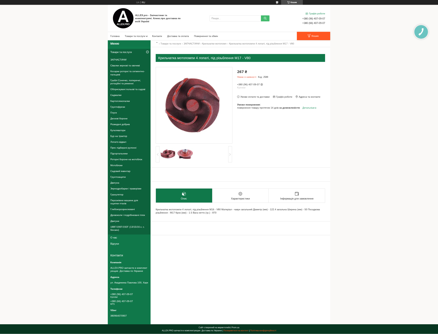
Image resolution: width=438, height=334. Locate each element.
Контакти (157, 36)
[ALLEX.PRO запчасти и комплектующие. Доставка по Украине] (123, 18)
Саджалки (115, 95)
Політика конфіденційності (263, 330)
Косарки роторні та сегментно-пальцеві (127, 73)
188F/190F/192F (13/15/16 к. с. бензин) (127, 228)
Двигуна (114, 182)
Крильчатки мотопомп (214, 43)
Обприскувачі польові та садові (127, 89)
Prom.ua (235, 327)
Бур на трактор (118, 136)
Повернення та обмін (206, 36)
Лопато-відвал (118, 142)
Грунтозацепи (118, 177)
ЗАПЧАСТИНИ (192, 43)
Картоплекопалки (120, 101)
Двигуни (114, 221)
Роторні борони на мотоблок (126, 159)
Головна (115, 36)
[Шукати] (265, 18)
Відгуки (114, 243)
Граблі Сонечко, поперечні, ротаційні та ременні (125, 82)
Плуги (113, 112)
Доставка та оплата (178, 36)
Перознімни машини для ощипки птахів (124, 202)
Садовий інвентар (120, 171)
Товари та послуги (135, 36)
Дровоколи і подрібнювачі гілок (127, 215)
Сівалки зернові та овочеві (125, 65)
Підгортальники (119, 153)
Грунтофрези (117, 106)
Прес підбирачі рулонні (123, 147)
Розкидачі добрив (120, 124)
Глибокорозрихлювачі (122, 209)
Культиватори (117, 130)
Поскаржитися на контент (236, 330)
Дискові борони (118, 118)
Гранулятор (116, 194)
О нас (113, 237)
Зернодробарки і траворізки (125, 188)
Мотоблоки (116, 165)
